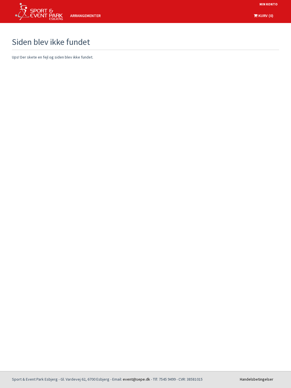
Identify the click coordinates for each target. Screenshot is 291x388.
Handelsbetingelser (256, 379)
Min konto (268, 4)
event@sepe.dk (136, 379)
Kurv (265, 15)
